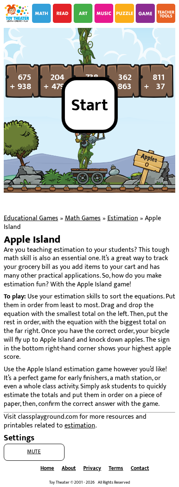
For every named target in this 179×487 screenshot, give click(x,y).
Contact (140, 468)
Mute (34, 451)
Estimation (122, 218)
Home (47, 468)
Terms (116, 468)
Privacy (92, 468)
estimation (80, 425)
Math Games (83, 218)
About (69, 468)
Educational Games (31, 218)
